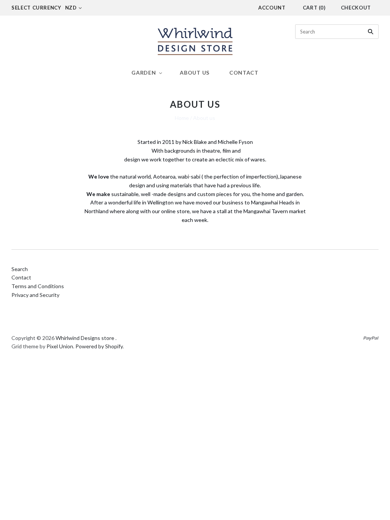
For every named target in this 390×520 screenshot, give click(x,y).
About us (194, 72)
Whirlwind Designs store (85, 338)
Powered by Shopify (99, 346)
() (314, 8)
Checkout (356, 8)
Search (19, 269)
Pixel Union (59, 346)
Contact (244, 72)
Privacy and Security (35, 295)
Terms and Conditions (37, 286)
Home (182, 118)
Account (272, 8)
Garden (143, 72)
